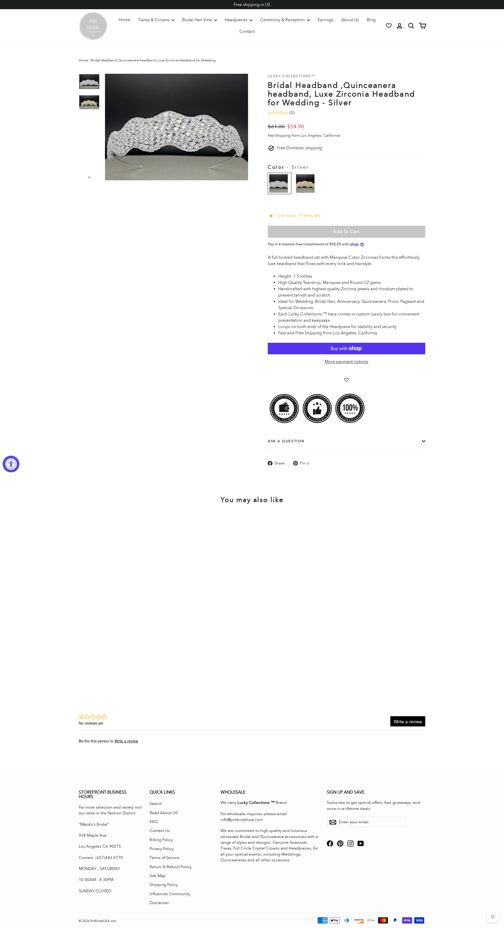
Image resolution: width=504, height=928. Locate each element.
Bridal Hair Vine (197, 19)
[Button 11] (176, 127)
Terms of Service (164, 857)
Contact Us (160, 830)
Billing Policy (161, 839)
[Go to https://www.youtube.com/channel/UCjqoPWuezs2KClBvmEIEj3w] (361, 843)
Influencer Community (170, 894)
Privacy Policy (162, 848)
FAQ (154, 821)
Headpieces (236, 19)
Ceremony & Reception (283, 19)
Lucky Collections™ (291, 76)
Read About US (164, 812)
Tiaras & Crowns (154, 19)
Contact (247, 31)
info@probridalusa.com (241, 819)
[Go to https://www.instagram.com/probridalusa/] (350, 843)
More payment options (346, 361)
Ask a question (286, 441)
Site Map (158, 875)
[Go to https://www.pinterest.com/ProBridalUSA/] (340, 843)
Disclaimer (159, 902)
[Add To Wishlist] (346, 380)
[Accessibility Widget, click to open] (11, 464)
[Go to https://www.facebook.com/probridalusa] (330, 843)
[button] (89, 81)
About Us (350, 19)
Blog (371, 19)
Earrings (325, 19)
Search (156, 803)
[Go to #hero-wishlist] (389, 25)
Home (124, 19)
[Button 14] (89, 175)
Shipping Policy (164, 884)
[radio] (279, 183)
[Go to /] (93, 25)
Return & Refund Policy (170, 866)
